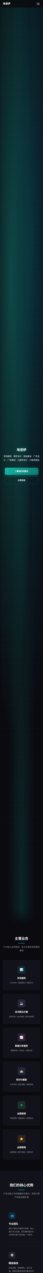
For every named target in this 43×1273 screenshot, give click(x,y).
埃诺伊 (7, 3)
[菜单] (38, 3)
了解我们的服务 (21, 471)
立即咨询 (21, 480)
